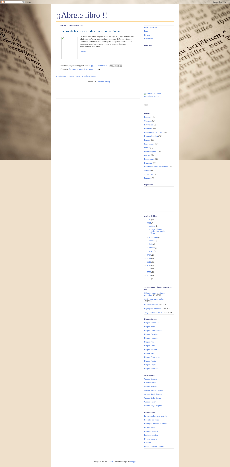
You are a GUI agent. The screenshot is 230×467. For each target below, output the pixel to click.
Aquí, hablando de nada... (154, 299)
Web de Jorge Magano (153, 406)
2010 (149, 265)
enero (151, 251)
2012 (149, 259)
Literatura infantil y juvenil (154, 447)
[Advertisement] (87, 92)
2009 (149, 269)
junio (151, 244)
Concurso (148, 121)
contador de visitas (151, 96)
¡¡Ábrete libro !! (81, 15)
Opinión (147, 155)
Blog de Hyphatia (150, 338)
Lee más (83, 52)
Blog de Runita (150, 361)
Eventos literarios (151, 136)
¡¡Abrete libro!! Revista (153, 394)
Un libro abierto (150, 427)
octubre (152, 226)
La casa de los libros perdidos (155, 416)
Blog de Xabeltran (151, 369)
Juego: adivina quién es (153, 313)
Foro (146, 31)
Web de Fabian (150, 402)
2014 (149, 223)
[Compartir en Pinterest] (121, 66)
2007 (149, 275)
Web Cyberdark (150, 383)
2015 (149, 220)
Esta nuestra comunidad (153, 132)
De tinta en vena (150, 439)
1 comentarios (101, 66)
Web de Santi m (150, 379)
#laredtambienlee (150, 27)
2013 (149, 255)
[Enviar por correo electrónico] (111, 66)
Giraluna (147, 443)
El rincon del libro (151, 431)
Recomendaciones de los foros (81, 69)
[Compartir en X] (116, 66)
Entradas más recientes (65, 76)
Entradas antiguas (89, 76)
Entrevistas (148, 39)
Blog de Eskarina (150, 334)
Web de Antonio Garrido (153, 390)
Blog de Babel (149, 327)
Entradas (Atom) (103, 82)
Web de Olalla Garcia (152, 398)
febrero (152, 248)
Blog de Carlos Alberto (152, 331)
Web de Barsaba (150, 387)
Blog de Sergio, (150, 365)
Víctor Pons (148, 174)
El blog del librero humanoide (155, 424)
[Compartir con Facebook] (118, 66)
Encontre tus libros (151, 420)
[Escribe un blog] (113, 66)
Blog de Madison (150, 350)
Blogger (133, 462)
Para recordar (149, 159)
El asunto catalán (151, 305)
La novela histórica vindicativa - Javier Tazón (90, 31)
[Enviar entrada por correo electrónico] (98, 69)
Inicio (78, 76)
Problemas (148, 163)
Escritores (148, 129)
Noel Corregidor (150, 152)
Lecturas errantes (151, 435)
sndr (111, 462)
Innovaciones (149, 144)
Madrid (146, 148)
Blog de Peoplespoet (152, 357)
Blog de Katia (149, 346)
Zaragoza (147, 178)
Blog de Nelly (149, 353)
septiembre (153, 237)
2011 (149, 262)
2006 (149, 279)
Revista (147, 35)
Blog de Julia (149, 342)
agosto (152, 241)
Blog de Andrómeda (151, 323)
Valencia (147, 171)
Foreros (147, 140)
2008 (149, 272)
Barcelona (148, 117)
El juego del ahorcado (152, 309)
